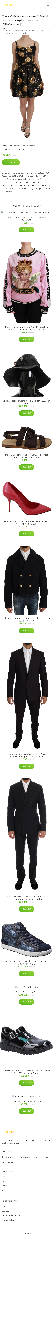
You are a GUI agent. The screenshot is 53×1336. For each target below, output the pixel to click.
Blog (4, 1206)
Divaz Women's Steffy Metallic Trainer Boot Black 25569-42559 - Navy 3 (26, 962)
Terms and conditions (11, 1215)
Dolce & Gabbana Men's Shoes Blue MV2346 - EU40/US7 (26, 218)
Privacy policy (8, 1220)
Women (5, 1190)
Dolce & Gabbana (27, 146)
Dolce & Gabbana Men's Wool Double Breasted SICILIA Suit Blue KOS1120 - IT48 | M (26, 898)
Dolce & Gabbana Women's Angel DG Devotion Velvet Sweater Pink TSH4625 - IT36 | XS (26, 328)
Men (3, 1181)
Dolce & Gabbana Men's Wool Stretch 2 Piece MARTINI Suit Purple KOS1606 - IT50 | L (26, 755)
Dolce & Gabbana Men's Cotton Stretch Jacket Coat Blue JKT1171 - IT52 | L (26, 619)
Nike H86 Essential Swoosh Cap (26, 1101)
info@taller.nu (7, 1162)
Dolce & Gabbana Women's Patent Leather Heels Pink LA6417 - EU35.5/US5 (26, 522)
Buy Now (11, 162)
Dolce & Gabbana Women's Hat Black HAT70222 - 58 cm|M (26, 402)
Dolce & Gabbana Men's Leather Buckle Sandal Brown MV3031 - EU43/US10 (26, 456)
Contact (5, 1211)
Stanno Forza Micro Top (26, 992)
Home (4, 28)
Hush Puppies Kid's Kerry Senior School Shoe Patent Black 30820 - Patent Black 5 (26, 1071)
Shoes (4, 1186)
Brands (16, 146)
